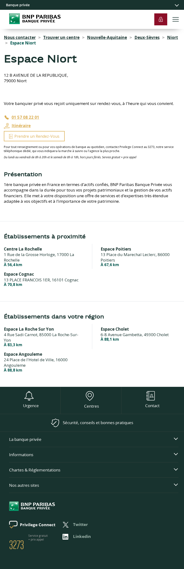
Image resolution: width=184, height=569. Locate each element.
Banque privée (18, 5)
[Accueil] (30, 26)
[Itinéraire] (92, 92)
